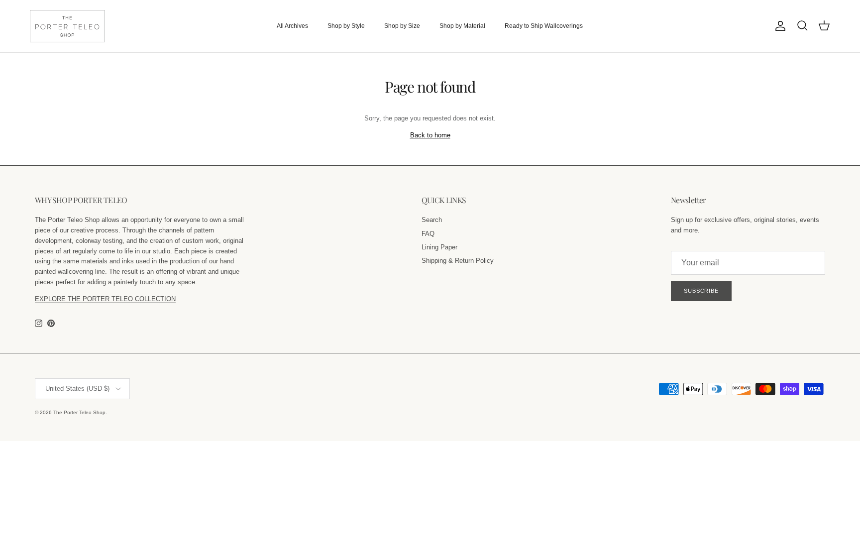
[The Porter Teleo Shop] (67, 26)
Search (432, 219)
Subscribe (701, 291)
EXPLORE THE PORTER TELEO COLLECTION (105, 299)
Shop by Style (346, 25)
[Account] (778, 26)
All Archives (292, 25)
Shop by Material (462, 25)
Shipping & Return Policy (458, 260)
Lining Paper (439, 247)
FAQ (428, 233)
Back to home (430, 135)
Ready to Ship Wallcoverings (544, 25)
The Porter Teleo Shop (79, 412)
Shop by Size (402, 25)
